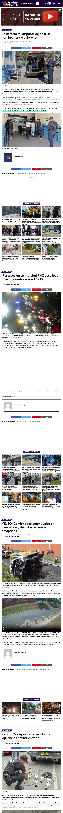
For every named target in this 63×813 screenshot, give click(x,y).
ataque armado (21, 173)
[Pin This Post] (37, 48)
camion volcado (37, 669)
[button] (37, 3)
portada (39, 173)
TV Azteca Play (28, 3)
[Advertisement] (31, 189)
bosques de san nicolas (23, 669)
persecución (20, 421)
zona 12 (45, 173)
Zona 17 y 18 (39, 421)
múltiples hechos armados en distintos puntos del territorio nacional (24, 111)
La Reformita (31, 173)
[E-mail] (5, 166)
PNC (26, 421)
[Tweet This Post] (26, 48)
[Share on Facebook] (16, 48)
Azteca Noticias (10, 43)
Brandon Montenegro (12, 284)
